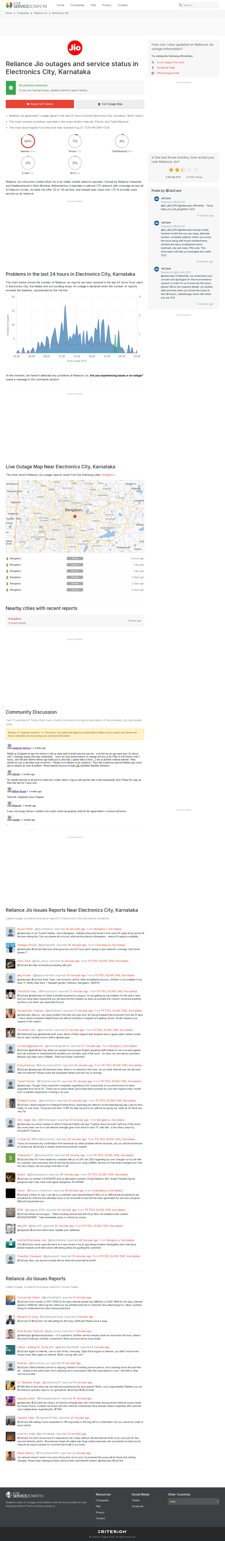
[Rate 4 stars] (190, 169)
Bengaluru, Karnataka (107, 929)
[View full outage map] (75, 516)
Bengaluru (108, 474)
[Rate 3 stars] (184, 169)
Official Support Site (168, 73)
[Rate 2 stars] (178, 169)
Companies (77, 5)
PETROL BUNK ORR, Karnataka (108, 961)
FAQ (93, 5)
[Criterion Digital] (112, 1531)
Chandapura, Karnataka (110, 945)
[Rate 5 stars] (196, 169)
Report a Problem (42, 104)
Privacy (107, 5)
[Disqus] (75, 783)
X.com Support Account (170, 62)
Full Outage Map (112, 104)
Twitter (136, 1500)
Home (60, 5)
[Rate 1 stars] (172, 169)
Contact (122, 5)
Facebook (137, 1506)
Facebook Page (166, 67)
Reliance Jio (40, 13)
